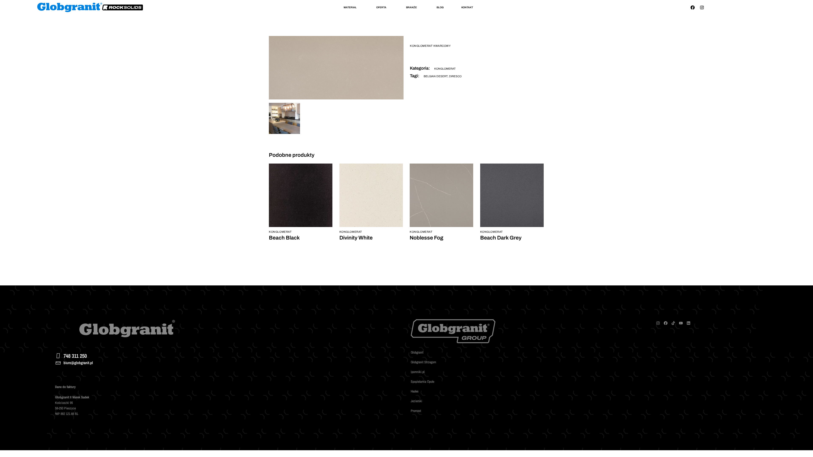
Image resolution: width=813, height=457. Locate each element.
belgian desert (436, 76)
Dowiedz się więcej (288, 221)
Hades (415, 391)
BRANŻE (411, 7)
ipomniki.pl (417, 371)
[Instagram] (702, 7)
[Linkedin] (688, 323)
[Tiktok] (673, 323)
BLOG (440, 7)
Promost (416, 410)
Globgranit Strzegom (423, 362)
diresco (455, 76)
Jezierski (416, 401)
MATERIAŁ (350, 7)
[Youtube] (681, 323)
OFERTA (381, 7)
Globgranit (417, 352)
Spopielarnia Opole (422, 381)
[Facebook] (692, 7)
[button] (351, 7)
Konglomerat (445, 68)
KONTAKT (467, 7)
